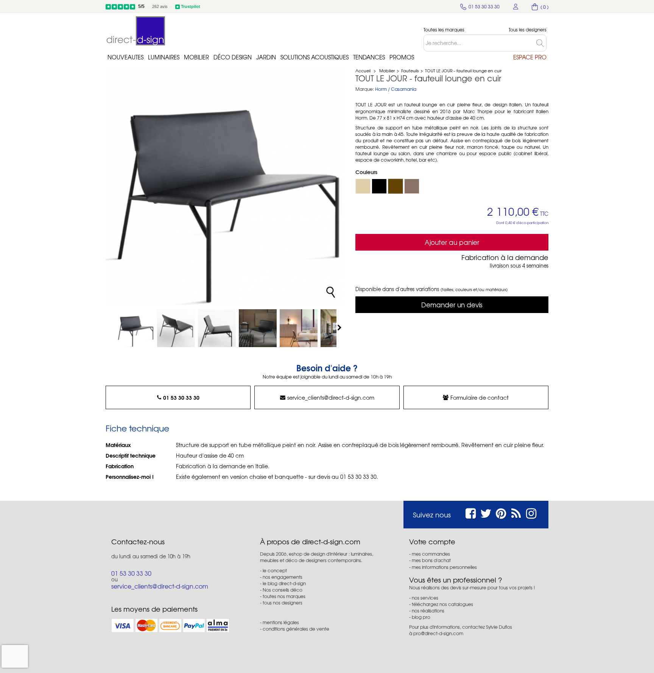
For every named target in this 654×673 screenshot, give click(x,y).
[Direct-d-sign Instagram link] (531, 512)
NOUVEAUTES (125, 57)
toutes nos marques (284, 596)
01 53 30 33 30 (181, 397)
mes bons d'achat (431, 560)
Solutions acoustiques (314, 57)
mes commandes (431, 553)
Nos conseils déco (282, 589)
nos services (425, 597)
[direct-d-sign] (136, 31)
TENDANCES (369, 57)
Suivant (340, 327)
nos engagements (282, 576)
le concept (275, 570)
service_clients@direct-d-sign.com (330, 397)
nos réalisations (428, 610)
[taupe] (412, 186)
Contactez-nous (138, 542)
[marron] (395, 186)
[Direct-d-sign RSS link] (516, 512)
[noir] (379, 186)
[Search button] (541, 42)
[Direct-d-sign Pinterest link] (501, 512)
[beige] (363, 186)
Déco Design (232, 57)
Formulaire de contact (479, 397)
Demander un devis (452, 304)
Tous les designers (528, 29)
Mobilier (196, 57)
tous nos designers (282, 602)
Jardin (266, 57)
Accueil (363, 70)
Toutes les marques (444, 29)
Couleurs (367, 172)
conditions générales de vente (296, 628)
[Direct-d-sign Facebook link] (471, 512)
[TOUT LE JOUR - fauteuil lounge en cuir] (135, 328)
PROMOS (401, 57)
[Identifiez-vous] (515, 6)
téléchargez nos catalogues (442, 604)
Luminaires (163, 57)
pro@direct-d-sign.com (438, 633)
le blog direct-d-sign (284, 583)
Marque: (364, 89)
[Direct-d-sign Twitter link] (486, 512)
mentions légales (281, 622)
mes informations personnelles (444, 567)
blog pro (421, 617)
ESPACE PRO (530, 57)
